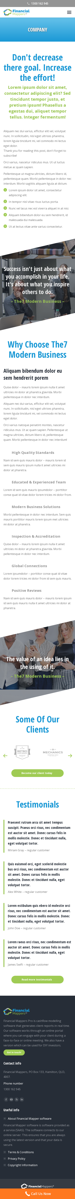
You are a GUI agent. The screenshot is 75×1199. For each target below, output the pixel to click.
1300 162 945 (39, 3)
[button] (5, 755)
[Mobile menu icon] (69, 12)
